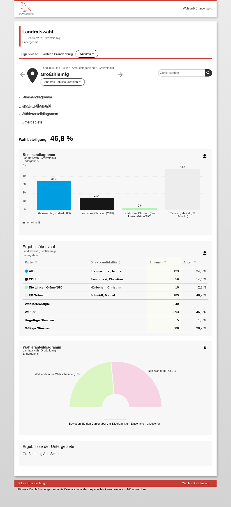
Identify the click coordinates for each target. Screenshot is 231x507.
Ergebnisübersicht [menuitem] (36, 105)
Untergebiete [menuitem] (32, 122)
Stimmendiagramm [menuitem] (37, 97)
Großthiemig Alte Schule (42, 454)
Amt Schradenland (83, 68)
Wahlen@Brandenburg (197, 8)
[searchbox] (185, 73)
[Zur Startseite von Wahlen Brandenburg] (67, 8)
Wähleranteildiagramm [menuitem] (40, 114)
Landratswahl (37, 31)
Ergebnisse (29, 54)
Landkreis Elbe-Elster (55, 68)
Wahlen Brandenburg (58, 54)
